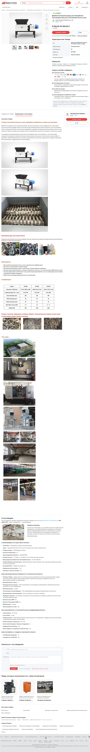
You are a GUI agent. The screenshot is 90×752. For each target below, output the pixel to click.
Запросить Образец (82, 35)
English (10, 740)
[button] (64, 2)
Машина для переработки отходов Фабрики (30, 726)
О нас (1, 736)
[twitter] (45, 738)
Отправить (14, 668)
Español (35, 740)
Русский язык (56, 740)
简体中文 (15, 740)
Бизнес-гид (84, 736)
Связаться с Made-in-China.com (46, 736)
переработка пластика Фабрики (49, 726)
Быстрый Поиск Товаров (59, 736)
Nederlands (72, 740)
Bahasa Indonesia (48, 742)
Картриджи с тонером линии (51, 710)
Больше (3, 732)
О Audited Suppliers (69, 736)
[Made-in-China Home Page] (9, 2)
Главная (3, 10)
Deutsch (40, 740)
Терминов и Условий (51, 747)
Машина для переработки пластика (11, 729)
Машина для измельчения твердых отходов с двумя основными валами (7, 698)
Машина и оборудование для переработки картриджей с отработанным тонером (43, 698)
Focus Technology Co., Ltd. (44, 744)
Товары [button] (24, 3)
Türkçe (86, 740)
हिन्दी (77, 740)
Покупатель (61, 7)
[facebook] (89, 736)
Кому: (8, 653)
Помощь (70, 7)
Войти (87, 3)
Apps (77, 7)
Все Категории (6, 7)
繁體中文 (20, 740)
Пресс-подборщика (5, 713)
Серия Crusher (26, 710)
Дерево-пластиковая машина (66, 726)
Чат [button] (81, 32)
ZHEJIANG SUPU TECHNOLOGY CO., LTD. (64, 20)
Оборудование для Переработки (34, 10)
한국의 (62, 740)
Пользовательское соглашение (17, 736)
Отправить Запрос (61, 32)
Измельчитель (4, 710)
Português (45, 740)
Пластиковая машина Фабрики (10, 726)
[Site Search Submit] (68, 2)
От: (8, 649)
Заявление (6, 736)
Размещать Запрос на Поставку (40, 668)
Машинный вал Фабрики (27, 729)
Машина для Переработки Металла (51, 10)
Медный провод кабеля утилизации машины (77, 710)
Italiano (50, 740)
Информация (78, 736)
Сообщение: (6, 657)
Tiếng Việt (41, 742)
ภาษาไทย (81, 740)
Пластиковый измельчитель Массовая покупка (46, 729)
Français (30, 740)
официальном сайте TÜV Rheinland (47, 520)
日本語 (25, 740)
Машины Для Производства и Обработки (16, 10)
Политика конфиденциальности (31, 736)
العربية (67, 740)
